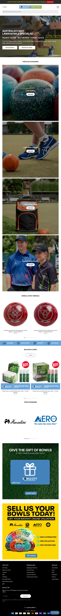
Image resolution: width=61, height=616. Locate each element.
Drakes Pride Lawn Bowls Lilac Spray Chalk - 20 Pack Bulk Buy (45, 392)
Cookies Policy (31, 572)
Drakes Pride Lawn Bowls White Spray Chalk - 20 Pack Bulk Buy (15, 392)
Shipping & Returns (32, 568)
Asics (53, 570)
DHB (53, 572)
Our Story (5, 568)
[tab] (30, 296)
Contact (4, 572)
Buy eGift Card (6, 579)
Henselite (54, 574)
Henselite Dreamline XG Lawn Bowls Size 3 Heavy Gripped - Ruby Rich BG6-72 (15, 331)
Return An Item (6, 570)
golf (3, 584)
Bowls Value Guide (7, 581)
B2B (3, 574)
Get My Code (50, 2)
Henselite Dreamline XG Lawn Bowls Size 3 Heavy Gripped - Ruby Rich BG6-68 (45, 331)
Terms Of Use (30, 570)
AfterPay (4, 577)
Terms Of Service (31, 574)
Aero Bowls (55, 568)
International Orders (32, 577)
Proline (53, 577)
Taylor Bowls (55, 579)
